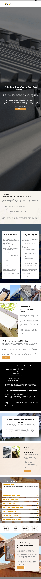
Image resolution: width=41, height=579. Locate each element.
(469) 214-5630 (32, 0)
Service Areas (21, 3)
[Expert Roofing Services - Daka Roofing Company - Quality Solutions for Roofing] (25, 300)
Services (15, 3)
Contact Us (6, 357)
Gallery (26, 3)
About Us (29, 3)
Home (12, 3)
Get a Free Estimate (20, 108)
